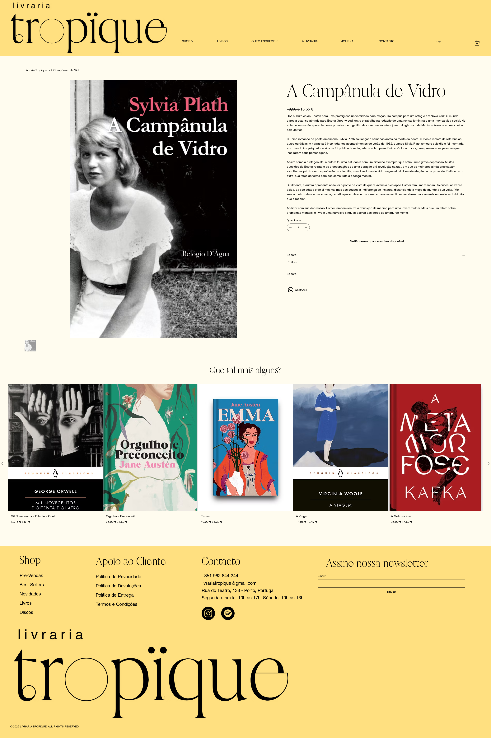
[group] (245, 463)
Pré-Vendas (31, 575)
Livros (26, 603)
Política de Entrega (115, 595)
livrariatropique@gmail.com (229, 583)
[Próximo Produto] (488, 463)
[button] (477, 43)
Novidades (30, 593)
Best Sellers (32, 584)
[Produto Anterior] (2, 463)
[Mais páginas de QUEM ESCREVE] (277, 41)
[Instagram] (208, 613)
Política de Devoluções (118, 585)
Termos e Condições (116, 604)
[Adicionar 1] (306, 227)
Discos (26, 612)
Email (322, 575)
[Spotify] (228, 613)
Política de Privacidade (118, 576)
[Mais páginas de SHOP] (192, 41)
